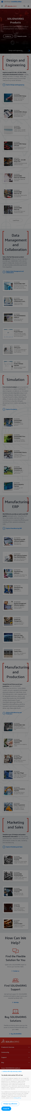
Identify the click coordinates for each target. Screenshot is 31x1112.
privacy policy (17, 1098)
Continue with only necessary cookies (12, 1071)
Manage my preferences (10, 1103)
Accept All (6, 1108)
